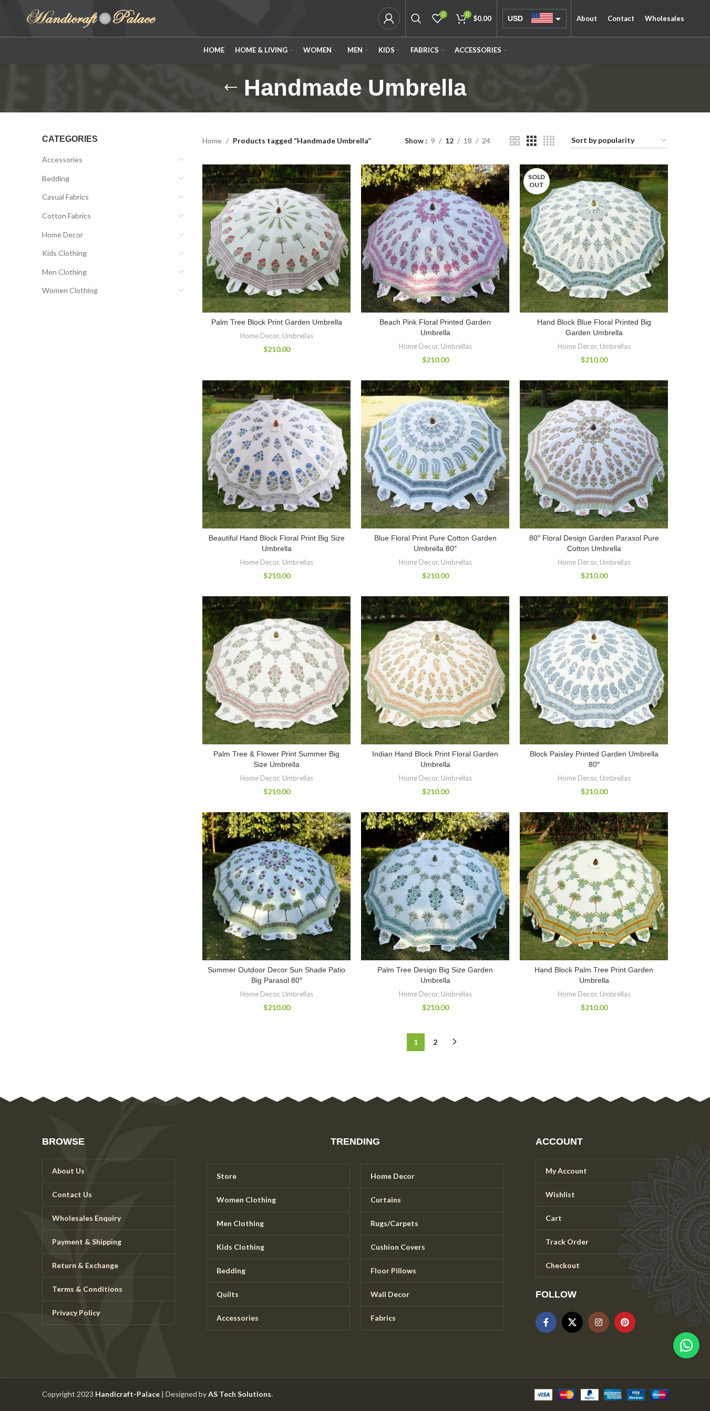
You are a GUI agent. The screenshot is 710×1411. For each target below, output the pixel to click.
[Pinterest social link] (624, 1322)
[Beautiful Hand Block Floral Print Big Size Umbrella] (276, 454)
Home (212, 140)
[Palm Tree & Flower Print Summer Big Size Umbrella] (276, 670)
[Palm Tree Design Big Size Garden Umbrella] (435, 886)
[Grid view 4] (548, 141)
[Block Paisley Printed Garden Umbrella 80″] (594, 670)
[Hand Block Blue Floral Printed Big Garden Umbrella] (594, 238)
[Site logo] (91, 17)
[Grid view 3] (532, 141)
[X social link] (572, 1322)
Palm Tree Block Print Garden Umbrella (276, 322)
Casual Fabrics (65, 196)
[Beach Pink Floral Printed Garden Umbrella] (435, 238)
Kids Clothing (64, 252)
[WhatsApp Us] (686, 1345)
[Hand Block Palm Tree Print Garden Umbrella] (594, 886)
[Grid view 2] (515, 141)
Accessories (62, 159)
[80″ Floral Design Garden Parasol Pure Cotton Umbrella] (594, 454)
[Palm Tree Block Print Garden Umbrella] (276, 238)
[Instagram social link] (598, 1322)
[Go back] (231, 87)
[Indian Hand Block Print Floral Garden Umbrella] (435, 670)
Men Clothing (64, 271)
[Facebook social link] (546, 1322)
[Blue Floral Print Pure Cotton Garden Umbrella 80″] (435, 454)
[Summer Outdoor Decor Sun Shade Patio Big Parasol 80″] (276, 886)
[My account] (389, 18)
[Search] (416, 18)
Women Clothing (70, 290)
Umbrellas (297, 335)
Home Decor (62, 234)
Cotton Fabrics (66, 215)
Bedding (55, 178)
